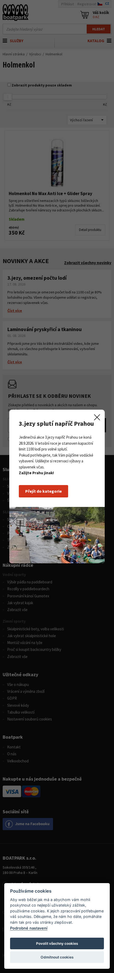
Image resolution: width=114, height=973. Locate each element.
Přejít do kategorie (43, 491)
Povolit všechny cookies (57, 943)
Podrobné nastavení (28, 928)
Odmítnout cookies (57, 957)
